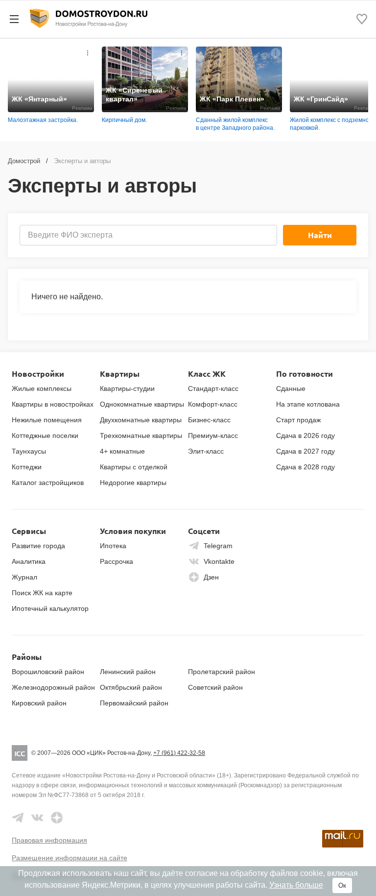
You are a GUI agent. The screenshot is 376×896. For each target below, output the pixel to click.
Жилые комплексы (41, 388)
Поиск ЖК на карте (42, 593)
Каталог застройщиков (48, 482)
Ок (342, 885)
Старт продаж (298, 420)
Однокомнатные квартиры (142, 404)
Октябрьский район (131, 687)
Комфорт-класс (212, 404)
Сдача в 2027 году (305, 451)
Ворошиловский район (48, 672)
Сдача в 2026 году (305, 435)
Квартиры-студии (127, 388)
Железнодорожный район (53, 687)
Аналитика (29, 561)
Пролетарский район (221, 672)
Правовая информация (49, 840)
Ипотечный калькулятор (50, 608)
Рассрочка (116, 561)
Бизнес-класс (209, 420)
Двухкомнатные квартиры (141, 420)
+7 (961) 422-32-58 (179, 753)
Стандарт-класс (213, 388)
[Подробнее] (88, 53)
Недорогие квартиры (133, 482)
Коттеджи (27, 467)
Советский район (215, 687)
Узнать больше (296, 885)
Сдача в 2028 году (305, 467)
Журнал (24, 577)
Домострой (24, 161)
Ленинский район (128, 672)
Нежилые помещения (47, 420)
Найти (320, 235)
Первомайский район (134, 703)
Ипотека (113, 546)
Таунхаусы (29, 451)
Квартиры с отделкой (133, 467)
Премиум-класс (213, 435)
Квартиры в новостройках (53, 404)
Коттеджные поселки (45, 435)
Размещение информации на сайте (69, 858)
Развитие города (38, 546)
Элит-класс (206, 451)
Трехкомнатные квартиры (141, 435)
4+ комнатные (122, 451)
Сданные (291, 388)
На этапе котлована (308, 404)
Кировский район (39, 703)
